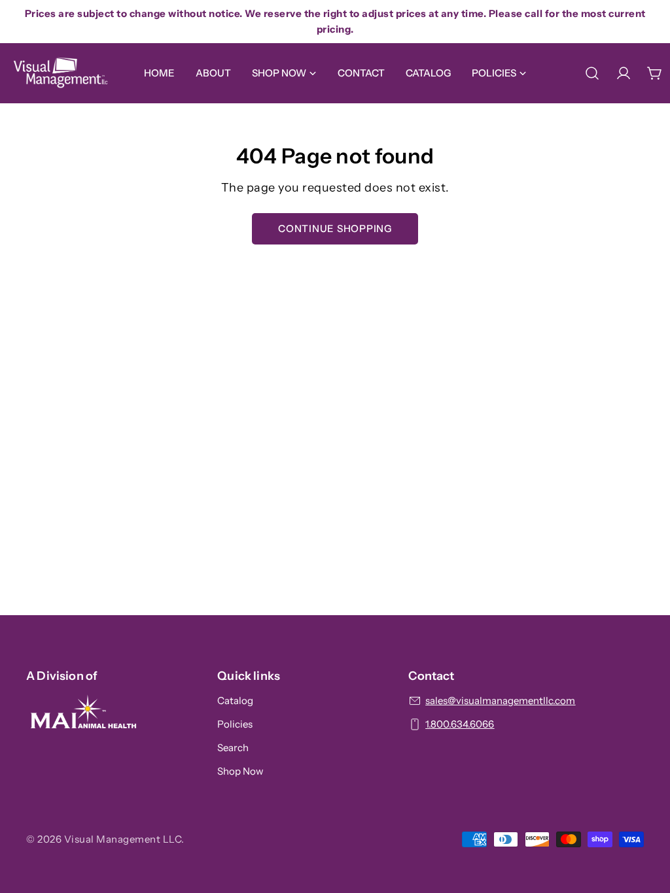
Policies (235, 724)
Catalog (235, 700)
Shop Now (240, 771)
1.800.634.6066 (459, 724)
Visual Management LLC (123, 839)
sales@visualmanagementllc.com (500, 700)
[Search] (592, 73)
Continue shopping (335, 228)
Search (233, 747)
